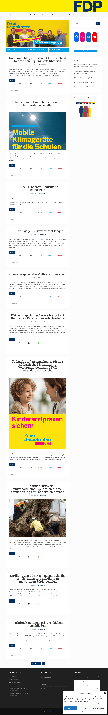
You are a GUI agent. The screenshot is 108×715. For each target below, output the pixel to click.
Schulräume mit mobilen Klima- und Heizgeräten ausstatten (37, 103)
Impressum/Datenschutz (69, 15)
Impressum (91, 712)
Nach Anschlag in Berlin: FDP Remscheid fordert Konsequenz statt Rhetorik (37, 59)
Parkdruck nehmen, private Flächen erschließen (37, 624)
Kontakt (54, 15)
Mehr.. (12, 80)
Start (11, 15)
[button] (104, 693)
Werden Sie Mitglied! (55, 49)
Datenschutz (79, 712)
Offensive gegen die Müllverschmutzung (37, 274)
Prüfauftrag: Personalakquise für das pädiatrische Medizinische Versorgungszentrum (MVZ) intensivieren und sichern (37, 365)
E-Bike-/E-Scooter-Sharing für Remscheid (38, 188)
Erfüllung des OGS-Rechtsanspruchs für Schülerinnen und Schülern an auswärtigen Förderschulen (37, 578)
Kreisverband (21, 15)
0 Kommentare (42, 64)
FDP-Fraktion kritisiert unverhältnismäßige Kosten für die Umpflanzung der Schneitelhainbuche (37, 489)
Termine (44, 15)
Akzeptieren (70, 708)
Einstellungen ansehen (98, 708)
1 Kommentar (42, 193)
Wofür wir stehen (12, 49)
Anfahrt (43, 684)
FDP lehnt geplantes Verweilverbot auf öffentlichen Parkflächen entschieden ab (37, 316)
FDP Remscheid (50, 711)
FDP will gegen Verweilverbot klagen (37, 231)
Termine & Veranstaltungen (36, 49)
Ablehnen (83, 708)
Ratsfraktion (33, 15)
